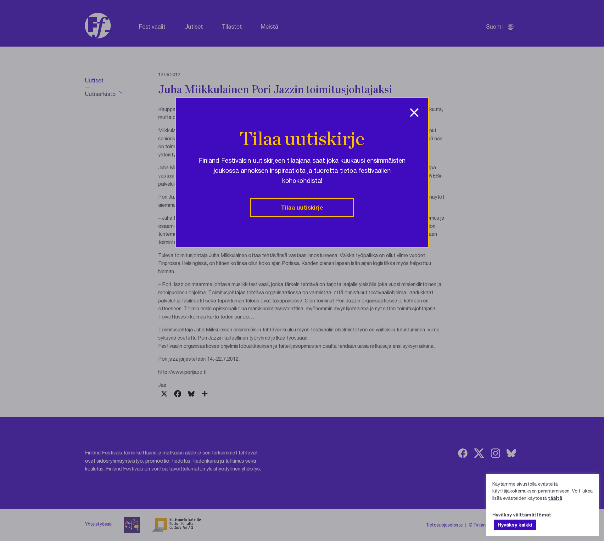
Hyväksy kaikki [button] (515, 524)
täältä (555, 498)
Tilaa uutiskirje (302, 207)
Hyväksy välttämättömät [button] (521, 514)
